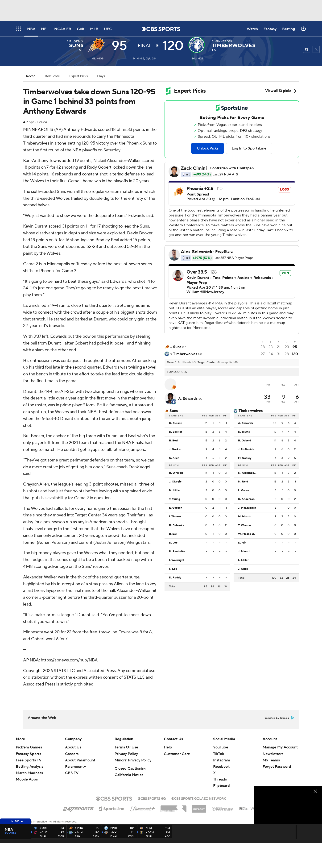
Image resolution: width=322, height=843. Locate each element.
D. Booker (175, 432)
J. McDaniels (246, 449)
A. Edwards (188, 398)
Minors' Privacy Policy (133, 760)
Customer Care (177, 754)
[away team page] (97, 45)
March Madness (29, 773)
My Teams (271, 760)
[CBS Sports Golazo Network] (198, 798)
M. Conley (244, 458)
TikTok (218, 754)
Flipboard (221, 785)
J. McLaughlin (247, 508)
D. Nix (242, 542)
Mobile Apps (27, 779)
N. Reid (243, 481)
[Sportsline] (111, 808)
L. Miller (243, 560)
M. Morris (244, 516)
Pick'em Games (29, 747)
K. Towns (244, 432)
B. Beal (173, 440)
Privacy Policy (126, 754)
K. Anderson (246, 499)
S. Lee (173, 569)
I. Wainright (176, 560)
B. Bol (173, 534)
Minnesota (223, 41)
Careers (71, 754)
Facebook (221, 766)
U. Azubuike (177, 551)
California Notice (129, 774)
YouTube (220, 747)
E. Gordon (175, 508)
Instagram (221, 760)
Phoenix (76, 41)
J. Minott (244, 551)
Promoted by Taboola (276, 718)
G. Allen (174, 458)
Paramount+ (75, 766)
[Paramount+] (142, 807)
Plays (101, 76)
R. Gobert (244, 440)
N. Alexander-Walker (248, 473)
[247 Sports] (78, 808)
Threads (220, 779)
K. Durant (175, 423)
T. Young (174, 499)
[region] (288, 805)
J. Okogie (175, 481)
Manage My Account (280, 747)
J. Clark (243, 569)
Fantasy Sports (28, 754)
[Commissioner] (173, 807)
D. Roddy (175, 577)
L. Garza (243, 490)
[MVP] (199, 807)
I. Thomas (175, 516)
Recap (30, 76)
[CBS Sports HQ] (152, 798)
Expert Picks (78, 76)
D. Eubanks (176, 525)
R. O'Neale (176, 473)
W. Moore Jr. (246, 534)
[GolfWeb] (249, 808)
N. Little (174, 490)
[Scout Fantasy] (223, 808)
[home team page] (197, 45)
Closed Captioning (130, 768)
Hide (15, 821)
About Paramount (80, 760)
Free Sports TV (28, 760)
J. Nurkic (175, 449)
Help (168, 747)
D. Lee (173, 542)
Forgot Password (277, 766)
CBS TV (71, 773)
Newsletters (273, 754)
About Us (73, 747)
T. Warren (244, 525)
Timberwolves (233, 45)
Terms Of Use (126, 747)
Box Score (52, 76)
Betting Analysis (29, 766)
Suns (76, 45)
